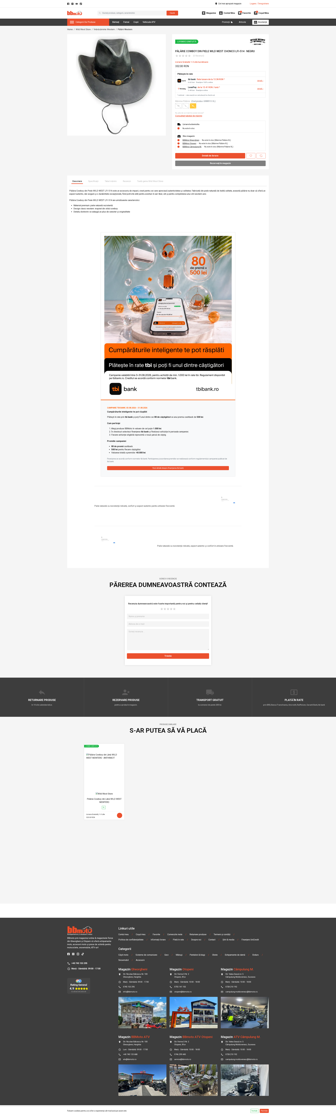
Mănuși (179, 955)
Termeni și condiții (222, 934)
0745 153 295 (129, 987)
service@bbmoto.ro (182, 1059)
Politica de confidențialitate (130, 939)
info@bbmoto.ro (130, 992)
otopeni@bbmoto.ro (183, 992)
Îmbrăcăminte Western (104, 29)
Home (70, 29)
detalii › (260, 81)
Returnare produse (198, 934)
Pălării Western (125, 29)
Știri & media (228, 939)
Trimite (168, 656)
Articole (242, 22)
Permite (264, 1111)
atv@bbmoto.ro (129, 1059)
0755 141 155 (180, 987)
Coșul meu (140, 934)
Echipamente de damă (235, 955)
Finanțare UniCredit (250, 939)
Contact (211, 939)
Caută (172, 13)
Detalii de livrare (210, 155)
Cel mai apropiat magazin (229, 3)
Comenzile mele (174, 934)
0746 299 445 (180, 1054)
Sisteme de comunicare (146, 955)
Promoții (226, 22)
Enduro (255, 955)
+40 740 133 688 (130, 1054)
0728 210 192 (231, 987)
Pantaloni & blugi (197, 955)
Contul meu (123, 934)
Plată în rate (178, 939)
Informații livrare (158, 939)
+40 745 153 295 (79, 963)
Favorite (156, 934)
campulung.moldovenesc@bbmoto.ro (241, 992)
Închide (255, 1111)
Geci (166, 955)
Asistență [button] (262, 22)
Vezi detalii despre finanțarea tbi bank (168, 468)
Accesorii (140, 960)
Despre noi (196, 939)
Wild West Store (83, 29)
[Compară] (261, 155)
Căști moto (123, 955)
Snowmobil (123, 960)
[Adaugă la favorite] (250, 155)
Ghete (215, 955)
